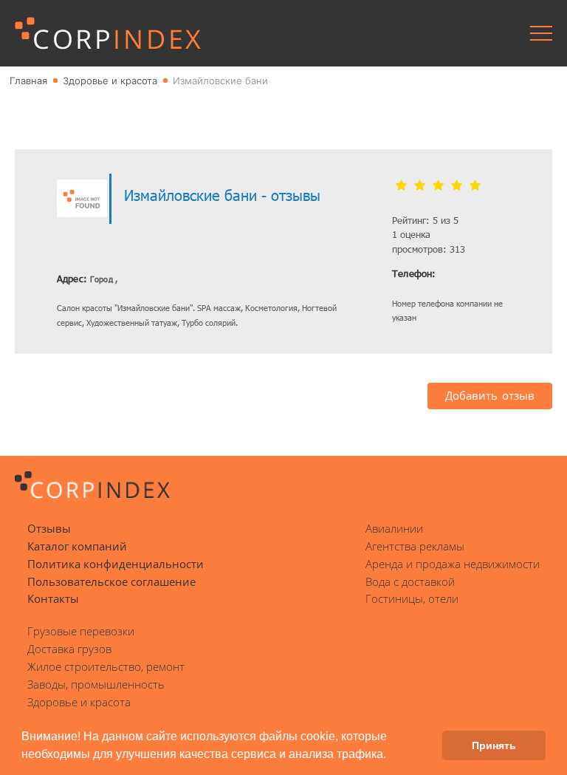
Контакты (53, 598)
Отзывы (49, 528)
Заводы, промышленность (96, 684)
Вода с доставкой (410, 581)
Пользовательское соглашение (111, 581)
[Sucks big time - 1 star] (401, 186)
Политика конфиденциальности (115, 563)
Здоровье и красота (79, 701)
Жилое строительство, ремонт (106, 666)
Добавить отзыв (490, 395)
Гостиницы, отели (411, 598)
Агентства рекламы (414, 546)
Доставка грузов (69, 648)
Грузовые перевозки (80, 631)
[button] (391, 756)
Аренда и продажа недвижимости (452, 563)
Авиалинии (394, 528)
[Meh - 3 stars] (438, 186)
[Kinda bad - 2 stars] (419, 186)
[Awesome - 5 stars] (475, 186)
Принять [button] (494, 745)
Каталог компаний (77, 546)
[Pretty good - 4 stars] (456, 186)
